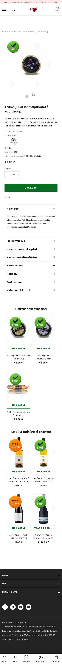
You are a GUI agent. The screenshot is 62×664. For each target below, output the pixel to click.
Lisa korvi (18, 348)
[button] (15, 659)
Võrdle (7, 197)
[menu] (4, 9)
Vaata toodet (43, 528)
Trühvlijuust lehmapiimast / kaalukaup (29, 31)
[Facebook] (5, 607)
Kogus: (8, 168)
